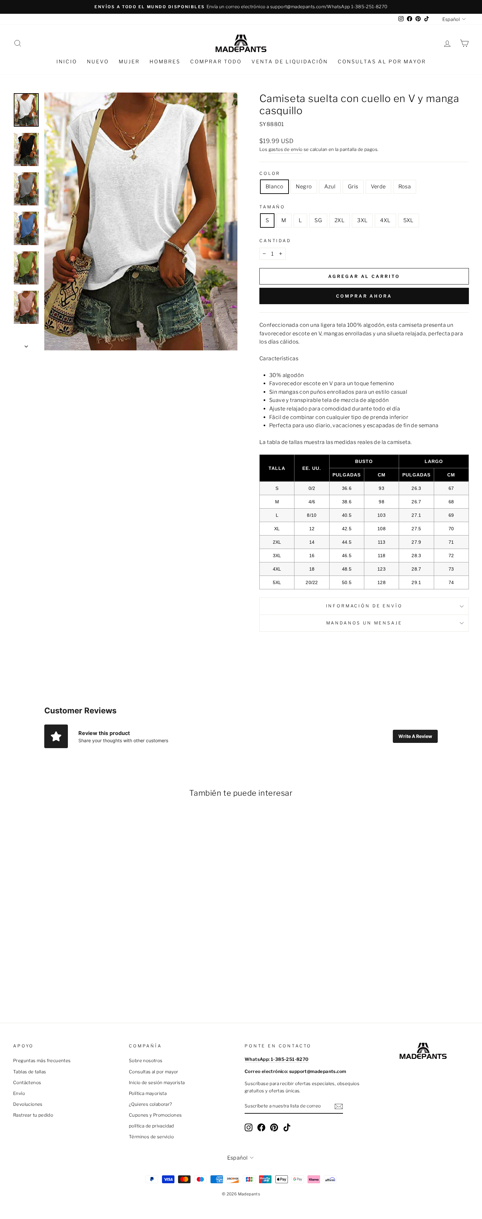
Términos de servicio (151, 1136)
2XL (339, 220)
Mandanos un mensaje (364, 622)
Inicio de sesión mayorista (157, 1082)
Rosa (404, 186)
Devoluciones (28, 1104)
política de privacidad (151, 1125)
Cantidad (275, 240)
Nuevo (98, 62)
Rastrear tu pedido (33, 1115)
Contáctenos (27, 1082)
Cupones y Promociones (155, 1115)
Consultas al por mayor (382, 62)
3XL (362, 220)
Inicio (66, 62)
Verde (378, 186)
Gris (353, 186)
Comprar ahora (364, 296)
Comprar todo (216, 62)
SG (318, 220)
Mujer (129, 62)
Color (269, 173)
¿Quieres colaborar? (150, 1104)
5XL (408, 220)
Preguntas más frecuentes (42, 1060)
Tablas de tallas (29, 1071)
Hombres (165, 62)
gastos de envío (286, 149)
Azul (329, 186)
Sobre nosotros (146, 1060)
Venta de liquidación (289, 62)
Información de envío (364, 605)
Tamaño (272, 206)
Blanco (274, 186)
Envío (19, 1093)
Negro (304, 186)
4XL (385, 220)
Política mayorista (148, 1093)
